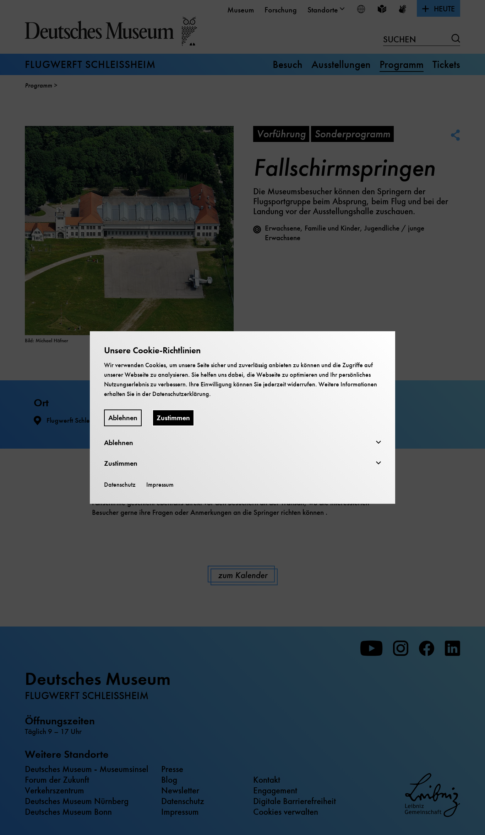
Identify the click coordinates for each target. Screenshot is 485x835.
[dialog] (242, 417)
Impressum (160, 484)
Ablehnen (122, 417)
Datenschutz (120, 484)
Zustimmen (173, 417)
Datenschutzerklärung (180, 394)
